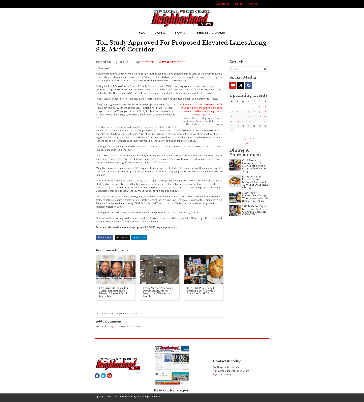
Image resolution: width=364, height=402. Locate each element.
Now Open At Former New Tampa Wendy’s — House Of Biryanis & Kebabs (255, 196)
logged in (115, 326)
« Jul (247, 143)
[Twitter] (240, 85)
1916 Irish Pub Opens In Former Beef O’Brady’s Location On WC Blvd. (255, 210)
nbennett (147, 62)
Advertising (223, 4)
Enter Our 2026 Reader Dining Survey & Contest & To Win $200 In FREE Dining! (255, 182)
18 (237, 121)
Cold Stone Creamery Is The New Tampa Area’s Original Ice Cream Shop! (254, 166)
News (142, 33)
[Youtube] (232, 85)
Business (160, 33)
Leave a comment (171, 62)
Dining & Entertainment (211, 33)
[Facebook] (248, 85)
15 (259, 116)
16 (265, 116)
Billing (239, 4)
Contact (254, 4)
